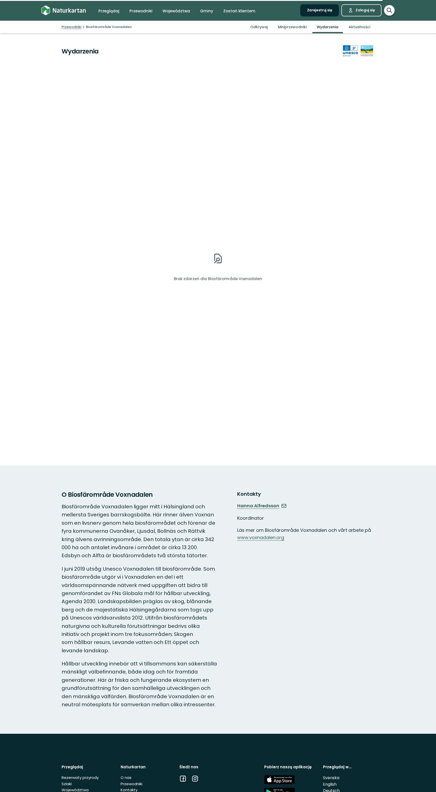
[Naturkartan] (63, 10)
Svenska (331, 778)
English (330, 784)
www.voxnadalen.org (260, 537)
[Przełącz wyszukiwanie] (389, 10)
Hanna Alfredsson (258, 506)
